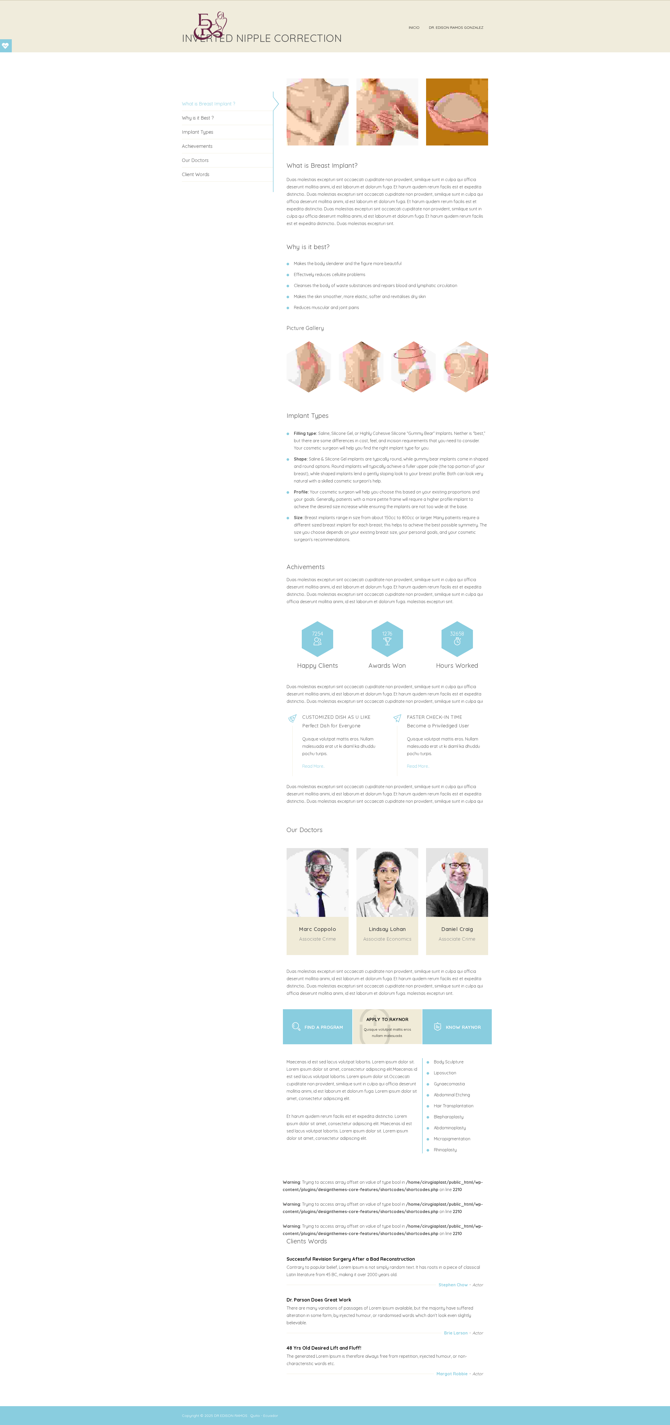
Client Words (195, 174)
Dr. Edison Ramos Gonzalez (456, 27)
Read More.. (313, 766)
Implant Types (197, 132)
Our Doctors (195, 160)
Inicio (414, 27)
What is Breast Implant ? (208, 104)
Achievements (197, 146)
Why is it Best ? (198, 118)
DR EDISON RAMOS (230, 1415)
